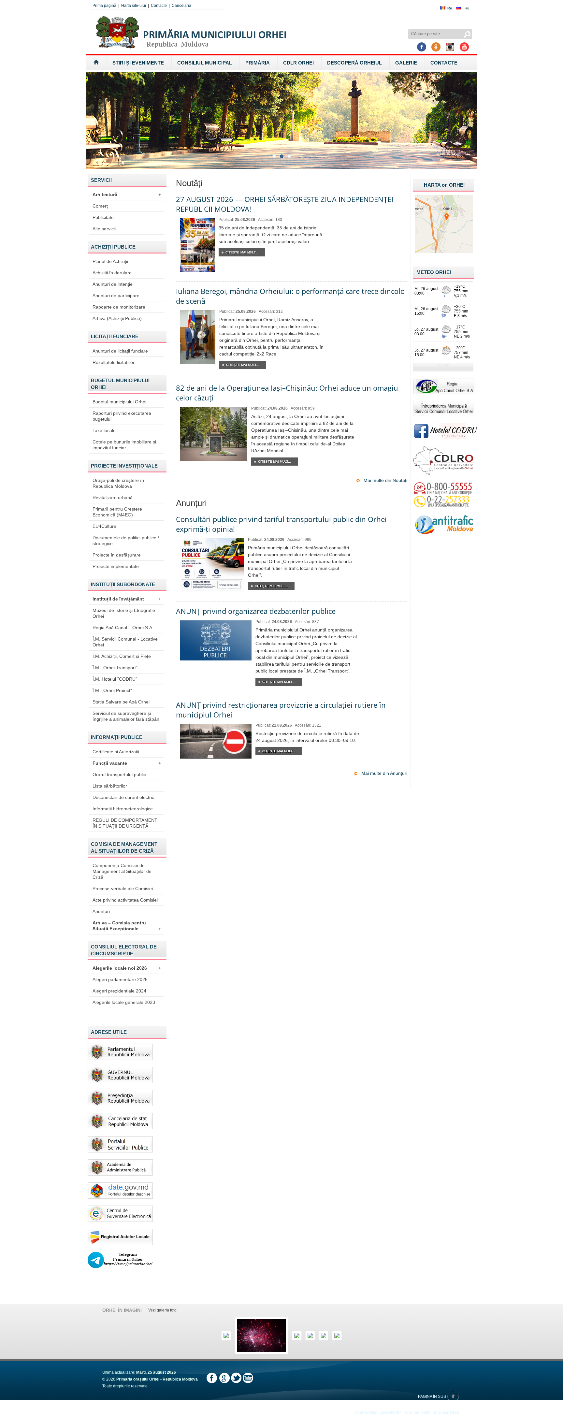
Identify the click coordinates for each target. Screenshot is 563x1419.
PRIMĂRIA (257, 62)
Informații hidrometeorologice (123, 808)
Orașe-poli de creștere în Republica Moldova (118, 483)
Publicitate (103, 217)
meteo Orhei (433, 272)
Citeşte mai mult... (241, 252)
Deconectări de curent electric (123, 797)
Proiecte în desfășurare (117, 554)
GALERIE (406, 62)
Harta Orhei (444, 185)
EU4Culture (104, 526)
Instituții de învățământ (127, 598)
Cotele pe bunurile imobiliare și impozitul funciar (124, 444)
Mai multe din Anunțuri (384, 773)
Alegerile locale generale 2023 (124, 1002)
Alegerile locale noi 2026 (127, 968)
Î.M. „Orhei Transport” (115, 667)
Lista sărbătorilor (110, 786)
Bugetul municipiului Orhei (119, 401)
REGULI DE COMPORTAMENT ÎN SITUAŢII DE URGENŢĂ (125, 823)
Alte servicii (104, 228)
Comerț (100, 206)
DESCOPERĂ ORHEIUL (354, 62)
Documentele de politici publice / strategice (126, 540)
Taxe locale (104, 430)
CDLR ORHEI (298, 62)
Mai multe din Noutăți (385, 480)
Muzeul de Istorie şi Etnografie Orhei (124, 613)
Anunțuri (101, 911)
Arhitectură (127, 194)
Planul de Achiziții (110, 261)
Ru (467, 8)
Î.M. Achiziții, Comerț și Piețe (122, 656)
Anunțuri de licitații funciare (120, 351)
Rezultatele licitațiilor (114, 362)
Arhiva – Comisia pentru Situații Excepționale (127, 925)
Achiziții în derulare (112, 272)
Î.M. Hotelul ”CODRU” (115, 679)
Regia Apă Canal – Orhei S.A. (123, 627)
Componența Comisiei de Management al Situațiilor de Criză (122, 871)
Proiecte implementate (116, 566)
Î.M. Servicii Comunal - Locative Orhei (125, 641)
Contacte (159, 5)
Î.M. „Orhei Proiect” (112, 690)
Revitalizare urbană (113, 497)
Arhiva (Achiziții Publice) (117, 318)
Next (481, 117)
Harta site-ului (133, 5)
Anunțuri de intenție (113, 284)
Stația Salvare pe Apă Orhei (121, 701)
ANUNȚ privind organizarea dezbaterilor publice (256, 611)
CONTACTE (443, 62)
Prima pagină (104, 5)
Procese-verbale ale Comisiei (123, 888)
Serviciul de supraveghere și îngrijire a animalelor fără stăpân (126, 716)
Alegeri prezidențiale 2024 (119, 990)
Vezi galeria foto (162, 1310)
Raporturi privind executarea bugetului (122, 416)
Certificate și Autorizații (116, 751)
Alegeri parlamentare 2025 (120, 979)
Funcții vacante (127, 763)
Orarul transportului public (119, 774)
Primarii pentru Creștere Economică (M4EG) (117, 511)
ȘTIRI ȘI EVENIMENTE (138, 62)
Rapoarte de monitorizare (119, 307)
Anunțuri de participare (116, 295)
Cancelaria (181, 5)
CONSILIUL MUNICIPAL (204, 62)
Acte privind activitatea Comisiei (125, 900)
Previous (82, 117)
